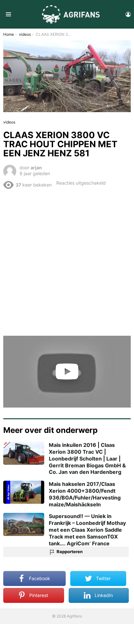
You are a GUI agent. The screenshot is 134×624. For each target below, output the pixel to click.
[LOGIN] (128, 14)
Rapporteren (70, 551)
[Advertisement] (67, 262)
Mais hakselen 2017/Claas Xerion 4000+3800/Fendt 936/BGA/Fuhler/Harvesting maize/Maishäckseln (85, 494)
